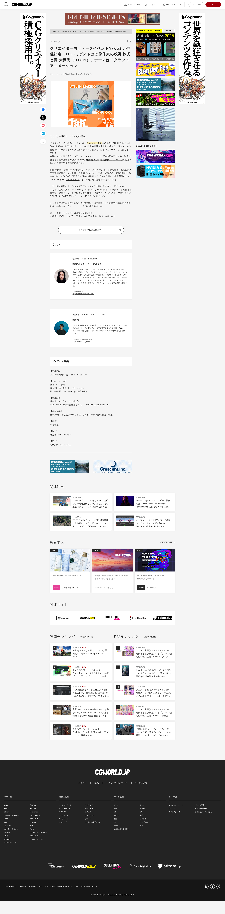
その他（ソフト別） (11, 843)
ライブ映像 (144, 822)
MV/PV (80, 74)
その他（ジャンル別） (121, 829)
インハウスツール (36, 839)
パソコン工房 (199, 805)
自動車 (116, 826)
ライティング (63, 815)
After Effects (70, 74)
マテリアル (63, 812)
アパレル (143, 819)
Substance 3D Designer (38, 832)
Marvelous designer (11, 829)
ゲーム (116, 805)
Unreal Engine (35, 815)
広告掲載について (36, 886)
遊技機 (142, 808)
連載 (97, 783)
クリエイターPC (174, 812)
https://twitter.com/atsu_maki (83, 294)
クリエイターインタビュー (204, 812)
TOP (54, 31)
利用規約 (23, 886)
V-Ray (6, 836)
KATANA (7, 839)
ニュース (82, 783)
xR (115, 812)
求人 (213, 4)
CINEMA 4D (34, 836)
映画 (115, 808)
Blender (7, 808)
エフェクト (89, 812)
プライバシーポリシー (88, 886)
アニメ (142, 805)
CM (141, 812)
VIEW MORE (166, 542)
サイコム (172, 808)
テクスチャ (89, 808)
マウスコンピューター (176, 805)
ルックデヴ (63, 822)
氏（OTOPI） (110, 160)
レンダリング (89, 815)
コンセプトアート (65, 805)
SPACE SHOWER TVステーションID (68, 196)
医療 (141, 826)
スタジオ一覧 (196, 4)
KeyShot (33, 822)
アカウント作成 (134, 5)
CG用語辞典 (141, 783)
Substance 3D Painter (11, 815)
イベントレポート (201, 808)
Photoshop (34, 812)
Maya (6, 805)
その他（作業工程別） (93, 822)
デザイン (89, 74)
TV (115, 822)
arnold (6, 822)
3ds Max (33, 805)
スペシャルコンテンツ (69, 31)
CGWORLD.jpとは (11, 886)
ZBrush (6, 812)
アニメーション (56, 74)
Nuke (32, 829)
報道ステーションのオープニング (110, 193)
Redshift (7, 832)
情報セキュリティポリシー (68, 886)
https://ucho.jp (78, 291)
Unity (6, 819)
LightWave (7, 826)
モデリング (89, 805)
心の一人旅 (71, 179)
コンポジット (63, 819)
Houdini (33, 808)
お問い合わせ (50, 886)
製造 (141, 815)
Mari (31, 826)
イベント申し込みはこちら (91, 230)
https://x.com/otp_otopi (81, 342)
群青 (75, 176)
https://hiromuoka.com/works (83, 339)
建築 (115, 819)
